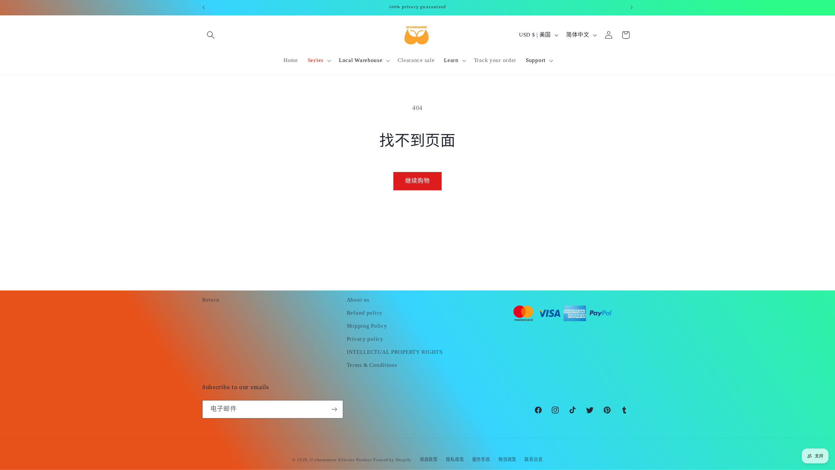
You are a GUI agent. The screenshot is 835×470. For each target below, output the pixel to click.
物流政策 (507, 459)
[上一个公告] (203, 7)
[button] (211, 35)
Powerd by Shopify (392, 459)
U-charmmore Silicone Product (341, 459)
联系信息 (533, 459)
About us (358, 300)
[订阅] (334, 409)
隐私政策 (455, 459)
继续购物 (417, 181)
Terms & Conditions (372, 365)
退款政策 (429, 459)
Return (210, 300)
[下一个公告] (631, 7)
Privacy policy (365, 339)
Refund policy (365, 313)
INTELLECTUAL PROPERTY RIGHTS (395, 352)
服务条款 (481, 459)
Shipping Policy (367, 326)
